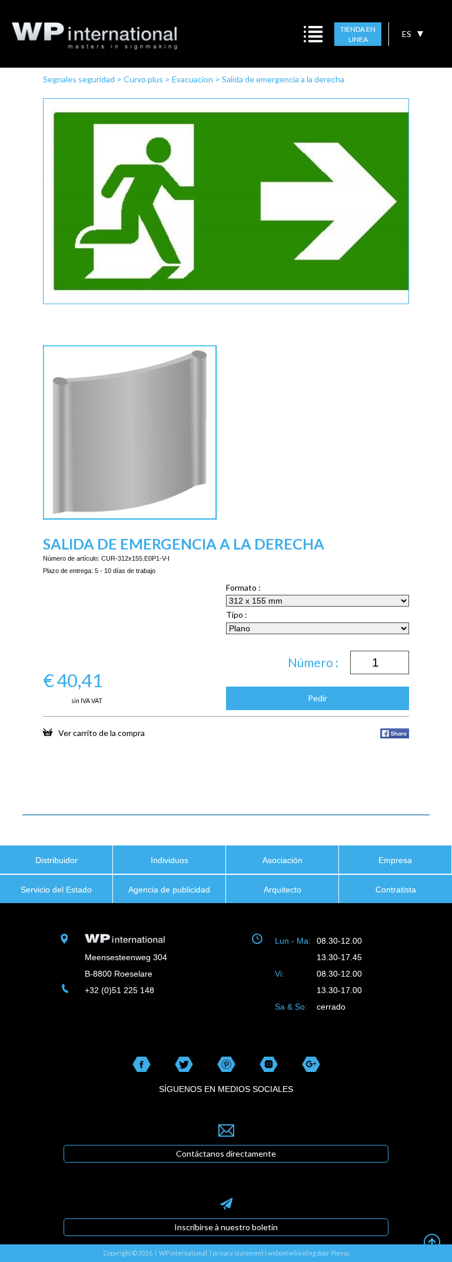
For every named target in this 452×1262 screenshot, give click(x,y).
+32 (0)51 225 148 (119, 990)
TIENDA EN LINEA (357, 34)
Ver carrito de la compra (101, 732)
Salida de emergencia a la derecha (283, 79)
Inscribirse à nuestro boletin (226, 1227)
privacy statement (238, 1253)
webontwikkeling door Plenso (308, 1253)
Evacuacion (192, 79)
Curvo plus (143, 79)
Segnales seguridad (79, 79)
